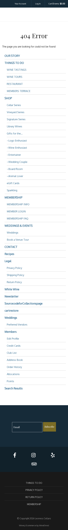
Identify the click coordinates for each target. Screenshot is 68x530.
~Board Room (15, 169)
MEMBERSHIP (13, 197)
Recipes (9, 254)
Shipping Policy (15, 275)
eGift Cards (13, 183)
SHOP (8, 98)
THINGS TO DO (14, 63)
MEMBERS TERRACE (18, 91)
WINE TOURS (14, 76)
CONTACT (11, 247)
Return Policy (14, 282)
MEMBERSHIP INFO (18, 204)
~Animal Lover (15, 176)
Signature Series (16, 119)
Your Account (20, 4)
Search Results (14, 388)
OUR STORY (12, 55)
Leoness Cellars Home (34, 15)
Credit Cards (14, 345)
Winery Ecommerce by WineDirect (34, 525)
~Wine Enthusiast (17, 147)
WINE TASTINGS (16, 69)
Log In (38, 4)
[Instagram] (33, 455)
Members (11, 331)
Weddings (12, 232)
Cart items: (56, 4)
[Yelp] (52, 455)
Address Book (15, 359)
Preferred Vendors (17, 324)
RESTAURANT (15, 84)
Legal (8, 261)
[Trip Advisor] (34, 463)
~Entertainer (14, 154)
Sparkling (12, 190)
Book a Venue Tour (18, 239)
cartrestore (12, 310)
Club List (12, 352)
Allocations (13, 374)
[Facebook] (15, 455)
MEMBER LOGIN (16, 211)
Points (10, 381)
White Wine (12, 289)
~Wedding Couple (17, 161)
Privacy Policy (14, 267)
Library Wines (14, 126)
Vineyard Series (15, 112)
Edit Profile (13, 338)
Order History (14, 367)
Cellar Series (14, 105)
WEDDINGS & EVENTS (19, 225)
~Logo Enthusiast (17, 140)
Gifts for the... (15, 133)
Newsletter (12, 296)
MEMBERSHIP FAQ (17, 218)
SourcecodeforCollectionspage (24, 303)
